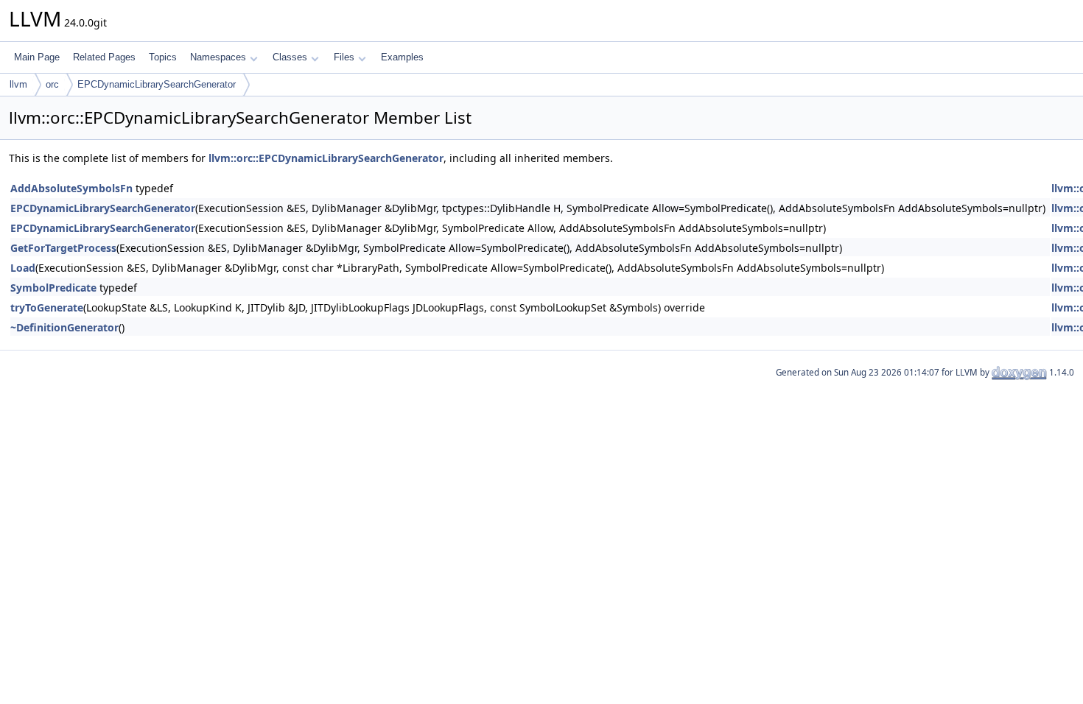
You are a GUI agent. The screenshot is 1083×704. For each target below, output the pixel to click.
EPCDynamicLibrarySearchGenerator (156, 84)
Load (22, 268)
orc (52, 84)
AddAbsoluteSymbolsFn (71, 188)
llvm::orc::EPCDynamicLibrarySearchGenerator (326, 158)
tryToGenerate (46, 307)
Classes (290, 57)
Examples (402, 57)
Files (344, 57)
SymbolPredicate (53, 288)
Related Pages (104, 57)
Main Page (37, 57)
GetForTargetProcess (63, 248)
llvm (18, 84)
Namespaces (218, 57)
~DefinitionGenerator (64, 327)
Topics (163, 57)
